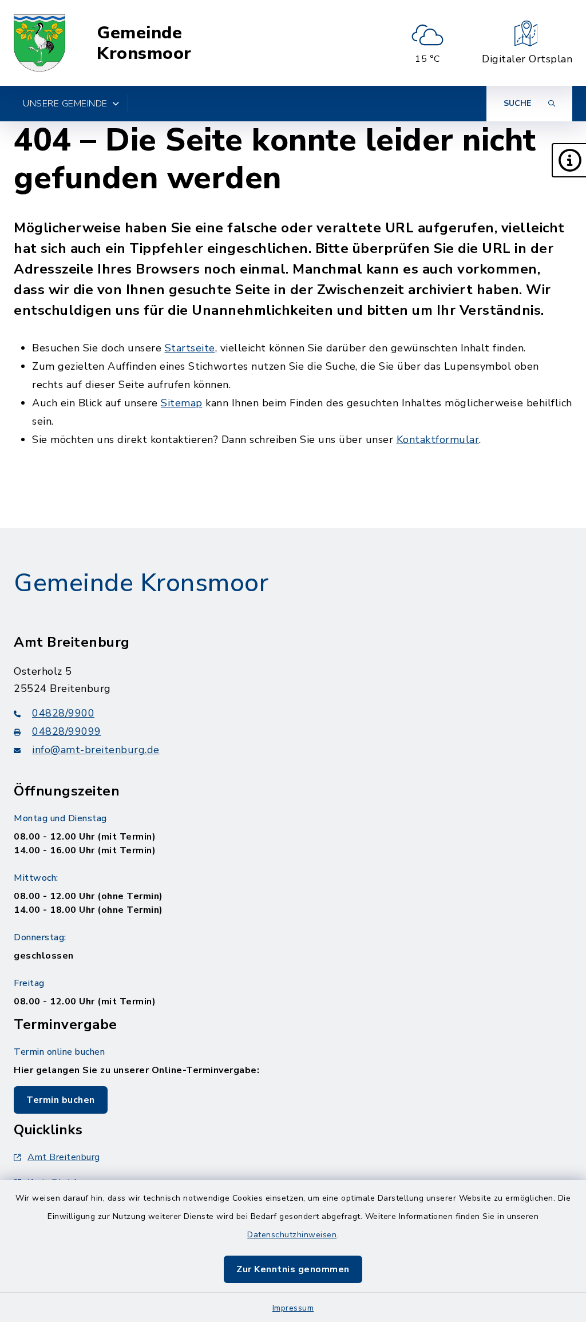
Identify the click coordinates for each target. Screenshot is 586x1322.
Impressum (293, 1308)
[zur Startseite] (39, 43)
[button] (569, 160)
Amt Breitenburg (63, 1157)
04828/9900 (63, 713)
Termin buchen (60, 1100)
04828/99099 (66, 731)
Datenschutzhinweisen (291, 1234)
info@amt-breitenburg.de (96, 750)
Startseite (190, 348)
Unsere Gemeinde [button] (65, 103)
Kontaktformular (438, 439)
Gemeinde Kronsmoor (144, 43)
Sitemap (182, 403)
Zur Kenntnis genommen (293, 1269)
